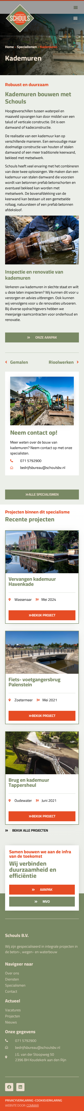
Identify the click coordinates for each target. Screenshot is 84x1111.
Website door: (22, 1105)
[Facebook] (9, 1087)
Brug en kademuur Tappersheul (29, 782)
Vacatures (13, 1010)
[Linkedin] (20, 1087)
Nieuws (11, 1022)
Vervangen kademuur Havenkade (32, 581)
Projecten (12, 1016)
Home (9, 47)
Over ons (12, 973)
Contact (11, 991)
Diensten (12, 979)
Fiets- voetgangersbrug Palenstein (34, 682)
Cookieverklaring (48, 1100)
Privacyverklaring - (20, 1100)
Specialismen (27, 47)
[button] (75, 18)
